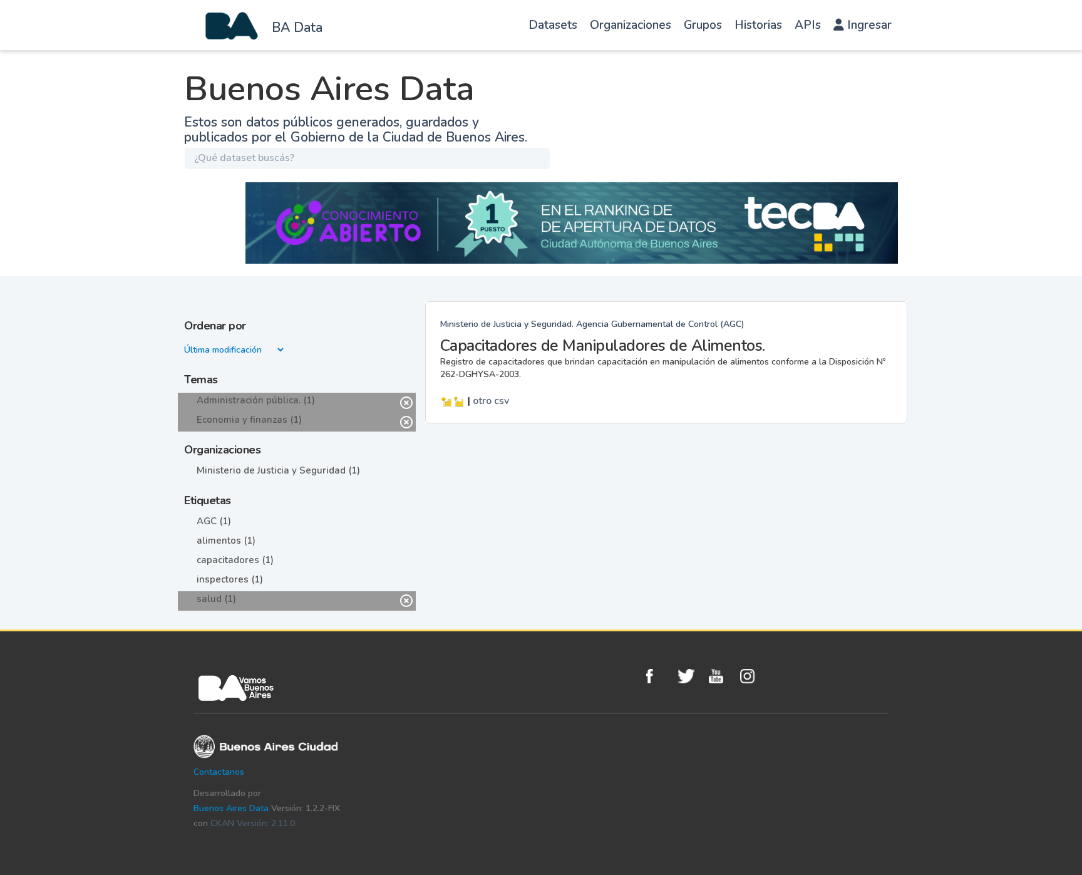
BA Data (297, 27)
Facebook (658, 676)
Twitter (690, 676)
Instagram (752, 676)
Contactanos (218, 772)
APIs (808, 25)
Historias (758, 25)
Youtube (721, 676)
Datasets (552, 25)
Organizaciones (630, 25)
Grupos (703, 25)
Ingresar (868, 25)
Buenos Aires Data (231, 808)
